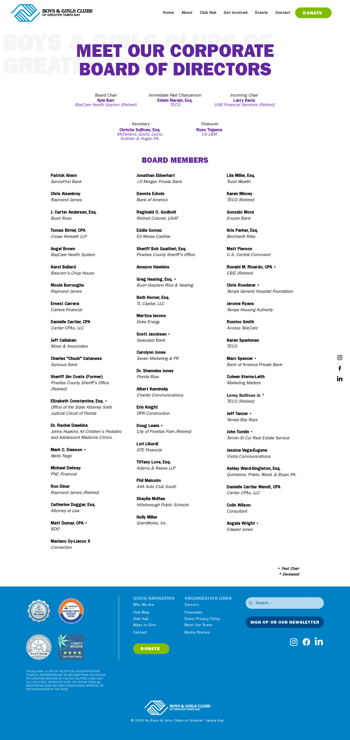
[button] (187, 12)
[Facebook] (339, 368)
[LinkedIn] (339, 379)
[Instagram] (339, 357)
